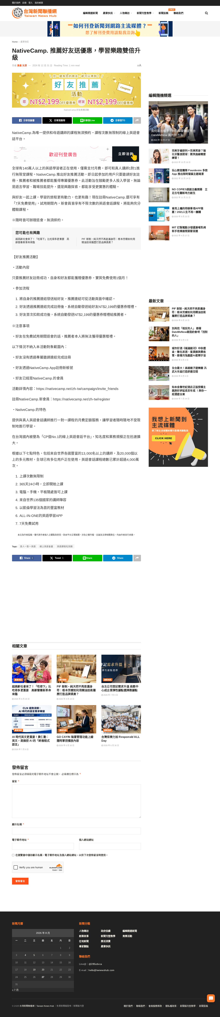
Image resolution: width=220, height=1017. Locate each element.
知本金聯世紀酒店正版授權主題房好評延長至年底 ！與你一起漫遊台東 (189, 390)
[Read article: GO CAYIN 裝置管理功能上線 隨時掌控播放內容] (76, 719)
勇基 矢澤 (22, 65)
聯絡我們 (178, 13)
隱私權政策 (171, 1006)
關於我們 (16, 3)
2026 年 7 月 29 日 (181, 399)
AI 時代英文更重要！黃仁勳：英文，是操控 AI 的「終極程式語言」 (31, 740)
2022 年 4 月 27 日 (181, 236)
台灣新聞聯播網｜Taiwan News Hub (37, 1006)
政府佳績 (106, 931)
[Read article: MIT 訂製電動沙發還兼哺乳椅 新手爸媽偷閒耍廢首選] (159, 233)
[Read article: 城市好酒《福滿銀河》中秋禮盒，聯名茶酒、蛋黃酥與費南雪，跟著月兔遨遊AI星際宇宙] (159, 353)
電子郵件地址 (20, 839)
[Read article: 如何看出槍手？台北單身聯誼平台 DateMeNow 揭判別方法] (178, 122)
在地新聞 (84, 941)
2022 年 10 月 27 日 (161, 140)
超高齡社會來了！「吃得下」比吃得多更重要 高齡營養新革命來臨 (31, 690)
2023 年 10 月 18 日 (181, 162)
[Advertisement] (76, 601)
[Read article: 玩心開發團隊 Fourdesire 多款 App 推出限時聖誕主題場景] (159, 175)
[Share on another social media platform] (137, 120)
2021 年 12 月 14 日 (181, 178)
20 (43, 969)
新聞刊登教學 (144, 13)
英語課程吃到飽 (65, 546)
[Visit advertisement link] (110, 29)
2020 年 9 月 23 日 (181, 216)
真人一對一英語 (28, 546)
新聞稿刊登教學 (188, 1006)
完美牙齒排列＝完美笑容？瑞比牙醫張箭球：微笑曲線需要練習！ (189, 154)
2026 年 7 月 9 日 (110, 695)
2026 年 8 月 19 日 (66, 699)
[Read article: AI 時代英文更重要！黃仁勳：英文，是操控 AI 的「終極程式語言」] (32, 719)
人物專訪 (125, 13)
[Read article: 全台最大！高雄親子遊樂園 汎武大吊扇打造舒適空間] (159, 373)
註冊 (24, 3)
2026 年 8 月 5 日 (180, 340)
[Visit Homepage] (34, 13)
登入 (31, 3)
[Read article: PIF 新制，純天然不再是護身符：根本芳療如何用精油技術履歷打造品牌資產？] (76, 669)
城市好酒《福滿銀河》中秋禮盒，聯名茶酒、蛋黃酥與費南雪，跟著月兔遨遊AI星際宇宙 (189, 352)
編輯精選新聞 (90, 13)
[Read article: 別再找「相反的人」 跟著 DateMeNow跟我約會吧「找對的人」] (159, 333)
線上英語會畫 (46, 546)
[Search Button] (206, 13)
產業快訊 (108, 13)
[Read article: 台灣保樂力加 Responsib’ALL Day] (121, 719)
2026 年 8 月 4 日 (180, 360)
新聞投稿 (163, 12)
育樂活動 (127, 936)
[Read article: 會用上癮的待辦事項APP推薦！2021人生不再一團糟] (159, 214)
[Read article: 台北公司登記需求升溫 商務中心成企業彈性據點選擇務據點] (121, 669)
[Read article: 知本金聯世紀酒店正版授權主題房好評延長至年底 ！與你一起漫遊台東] (159, 392)
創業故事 (84, 936)
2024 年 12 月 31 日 (42, 65)
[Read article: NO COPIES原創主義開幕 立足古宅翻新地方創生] (159, 195)
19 (34, 969)
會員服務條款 (155, 1006)
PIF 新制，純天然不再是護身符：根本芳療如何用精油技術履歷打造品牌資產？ (76, 690)
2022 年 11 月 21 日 (181, 197)
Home (15, 42)
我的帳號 (39, 3)
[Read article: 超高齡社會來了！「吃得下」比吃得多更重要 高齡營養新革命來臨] (32, 669)
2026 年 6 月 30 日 (66, 745)
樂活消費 (106, 941)
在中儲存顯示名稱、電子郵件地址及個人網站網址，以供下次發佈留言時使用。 (61, 855)
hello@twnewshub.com (101, 970)
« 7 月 (15, 990)
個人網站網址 (86, 839)
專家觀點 (63, 680)
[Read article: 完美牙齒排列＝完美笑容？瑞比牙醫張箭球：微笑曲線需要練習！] (159, 156)
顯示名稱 (18, 824)
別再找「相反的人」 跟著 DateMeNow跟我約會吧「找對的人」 (190, 332)
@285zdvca (95, 964)
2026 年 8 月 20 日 (22, 699)
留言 (15, 781)
